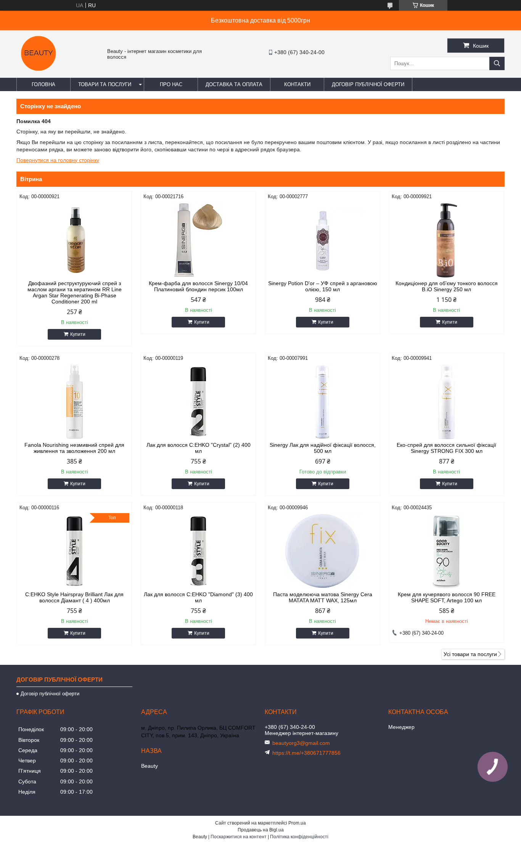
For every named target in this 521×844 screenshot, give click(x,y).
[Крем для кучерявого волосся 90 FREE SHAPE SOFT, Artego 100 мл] (447, 551)
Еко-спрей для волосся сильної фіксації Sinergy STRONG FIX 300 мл (446, 448)
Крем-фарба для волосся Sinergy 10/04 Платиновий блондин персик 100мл (198, 286)
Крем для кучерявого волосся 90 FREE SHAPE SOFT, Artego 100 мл (446, 597)
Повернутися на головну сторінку (57, 160)
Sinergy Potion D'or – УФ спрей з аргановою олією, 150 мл (322, 286)
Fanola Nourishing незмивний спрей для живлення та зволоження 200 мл (74, 448)
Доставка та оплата (234, 84)
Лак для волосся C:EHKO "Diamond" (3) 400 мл (198, 597)
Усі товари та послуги (470, 654)
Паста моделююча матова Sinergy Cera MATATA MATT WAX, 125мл (322, 597)
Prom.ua (297, 823)
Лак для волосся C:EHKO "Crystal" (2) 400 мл (198, 448)
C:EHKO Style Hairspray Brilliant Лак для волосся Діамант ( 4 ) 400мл (74, 597)
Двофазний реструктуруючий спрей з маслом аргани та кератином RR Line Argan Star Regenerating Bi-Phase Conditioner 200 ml (74, 292)
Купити (77, 334)
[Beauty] (39, 74)
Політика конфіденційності (299, 836)
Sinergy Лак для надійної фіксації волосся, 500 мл (323, 448)
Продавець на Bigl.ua (261, 830)
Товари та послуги (104, 84)
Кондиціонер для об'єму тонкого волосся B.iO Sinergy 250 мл (447, 286)
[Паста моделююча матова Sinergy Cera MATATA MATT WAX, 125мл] (323, 551)
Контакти (297, 84)
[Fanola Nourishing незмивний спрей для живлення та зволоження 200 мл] (74, 402)
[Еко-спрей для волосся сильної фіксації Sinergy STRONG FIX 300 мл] (447, 402)
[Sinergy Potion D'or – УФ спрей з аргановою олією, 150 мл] (323, 240)
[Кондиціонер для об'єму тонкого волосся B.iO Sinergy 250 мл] (447, 240)
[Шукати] (497, 63)
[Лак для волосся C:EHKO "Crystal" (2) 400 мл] (198, 402)
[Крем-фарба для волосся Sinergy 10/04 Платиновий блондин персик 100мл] (198, 240)
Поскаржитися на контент (239, 836)
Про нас (171, 84)
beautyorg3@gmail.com (301, 743)
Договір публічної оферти (368, 84)
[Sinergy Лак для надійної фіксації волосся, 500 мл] (323, 402)
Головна (43, 84)
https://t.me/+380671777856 (306, 753)
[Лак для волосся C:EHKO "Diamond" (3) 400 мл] (198, 551)
